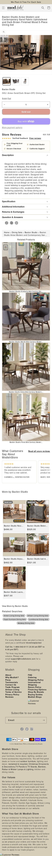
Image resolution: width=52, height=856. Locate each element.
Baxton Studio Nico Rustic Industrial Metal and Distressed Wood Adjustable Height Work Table (14, 526)
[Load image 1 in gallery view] (7, 81)
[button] (3, 8)
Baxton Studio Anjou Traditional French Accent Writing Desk (13, 559)
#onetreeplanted (33, 642)
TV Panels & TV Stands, (26, 766)
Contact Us (10, 684)
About (8, 675)
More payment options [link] (12, 127)
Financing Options (37, 689)
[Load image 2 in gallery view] (16, 81)
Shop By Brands (36, 692)
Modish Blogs (35, 697)
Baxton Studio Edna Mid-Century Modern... (26, 392)
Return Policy (34, 687)
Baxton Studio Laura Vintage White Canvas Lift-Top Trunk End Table (14, 592)
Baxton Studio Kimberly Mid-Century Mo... (26, 291)
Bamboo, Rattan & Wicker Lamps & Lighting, (24, 768)
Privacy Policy (12, 694)
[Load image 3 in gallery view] (25, 81)
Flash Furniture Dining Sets (15, 619)
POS (24, 744)
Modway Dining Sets (26, 623)
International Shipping (34, 683)
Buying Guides (35, 694)
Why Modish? (12, 677)
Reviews (9, 697)
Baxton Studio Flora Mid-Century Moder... (26, 442)
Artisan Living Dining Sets (37, 615)
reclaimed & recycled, (18, 764)
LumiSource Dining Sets (38, 619)
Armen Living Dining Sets (14, 615)
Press (8, 680)
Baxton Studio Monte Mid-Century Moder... (26, 341)
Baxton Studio (8, 89)
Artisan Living (12, 689)
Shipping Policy (36, 680)
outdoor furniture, (28, 761)
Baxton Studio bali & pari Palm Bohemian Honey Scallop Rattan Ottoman (37, 559)
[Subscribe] (44, 720)
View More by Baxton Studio (15, 606)
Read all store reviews (39, 451)
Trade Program (12, 687)
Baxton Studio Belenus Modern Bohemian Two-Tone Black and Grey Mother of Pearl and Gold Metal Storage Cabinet (37, 526)
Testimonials (11, 682)
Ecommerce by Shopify (35, 744)
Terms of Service (13, 692)
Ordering (32, 677)
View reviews (35, 138)
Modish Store (18, 744)
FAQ (30, 675)
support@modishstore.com (23, 658)
